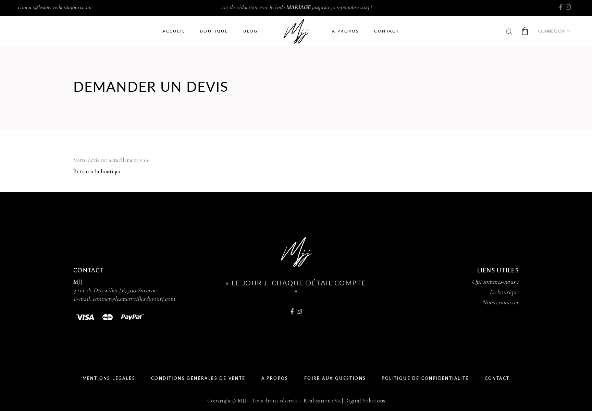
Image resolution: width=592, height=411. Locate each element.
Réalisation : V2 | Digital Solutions (344, 400)
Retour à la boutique (97, 171)
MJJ (77, 281)
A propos (274, 378)
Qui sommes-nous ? (495, 281)
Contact (497, 378)
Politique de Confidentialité (425, 378)
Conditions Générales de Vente (198, 378)
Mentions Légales (109, 378)
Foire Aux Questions (335, 378)
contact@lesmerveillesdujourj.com (54, 7)
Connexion (551, 31)
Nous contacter (500, 302)
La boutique (504, 292)
